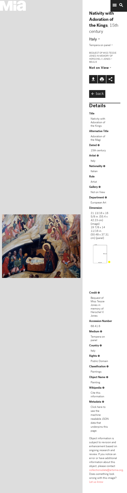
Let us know (96, 482)
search (121, 5)
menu (114, 5)
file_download (93, 79)
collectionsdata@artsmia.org (106, 470)
